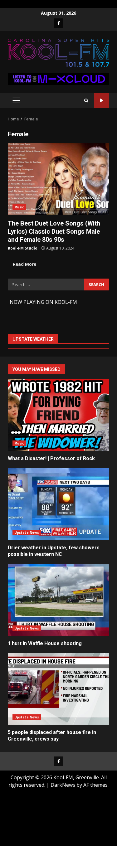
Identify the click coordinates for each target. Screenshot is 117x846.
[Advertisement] (58, 78)
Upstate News (26, 532)
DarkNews (63, 784)
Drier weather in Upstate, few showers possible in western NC (58, 504)
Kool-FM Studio (22, 248)
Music (19, 207)
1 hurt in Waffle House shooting (58, 600)
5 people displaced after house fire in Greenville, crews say (58, 689)
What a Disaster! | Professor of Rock (58, 415)
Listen (101, 100)
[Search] (86, 101)
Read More (24, 264)
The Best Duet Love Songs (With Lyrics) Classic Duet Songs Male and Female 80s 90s (58, 179)
